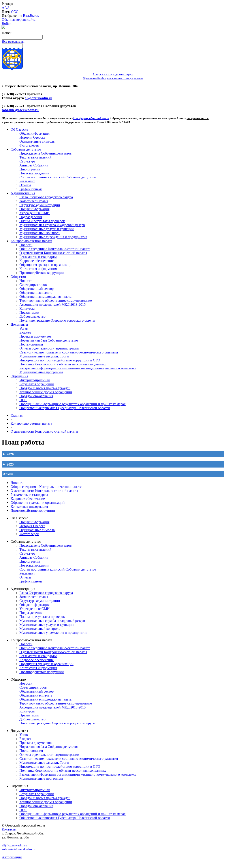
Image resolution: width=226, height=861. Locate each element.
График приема (30, 189)
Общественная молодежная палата (45, 296)
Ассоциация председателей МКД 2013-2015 (52, 304)
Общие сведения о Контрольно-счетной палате (54, 249)
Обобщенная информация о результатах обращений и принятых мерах (72, 404)
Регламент (27, 181)
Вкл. (26, 15)
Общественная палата (35, 292)
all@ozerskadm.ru (38, 98)
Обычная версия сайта (19, 19)
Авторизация (12, 857)
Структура (27, 161)
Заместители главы (33, 201)
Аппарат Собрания (33, 165)
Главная (17, 415)
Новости (25, 245)
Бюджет (25, 332)
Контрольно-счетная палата (31, 241)
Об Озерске (19, 129)
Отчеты (25, 185)
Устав (23, 328)
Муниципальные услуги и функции (46, 229)
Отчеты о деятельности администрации (49, 348)
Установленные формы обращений (45, 392)
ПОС (23, 400)
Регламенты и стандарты (38, 257)
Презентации (29, 312)
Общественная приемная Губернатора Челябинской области (64, 408)
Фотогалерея (29, 145)
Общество (18, 277)
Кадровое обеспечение (36, 261)
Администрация (23, 193)
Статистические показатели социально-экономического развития (68, 352)
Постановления (31, 344)
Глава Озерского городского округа (46, 197)
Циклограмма (29, 169)
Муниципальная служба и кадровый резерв (52, 225)
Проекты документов (35, 336)
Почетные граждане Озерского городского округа (57, 320)
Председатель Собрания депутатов (45, 153)
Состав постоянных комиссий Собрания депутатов (57, 177)
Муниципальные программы (41, 372)
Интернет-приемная (34, 380)
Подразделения (30, 217)
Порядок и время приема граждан (44, 388)
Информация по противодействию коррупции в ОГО (59, 360)
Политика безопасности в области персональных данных (62, 364)
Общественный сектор (36, 288)
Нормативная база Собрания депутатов (49, 340)
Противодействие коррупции (41, 273)
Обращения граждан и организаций (46, 265)
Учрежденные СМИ (34, 213)
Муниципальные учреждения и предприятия (53, 237)
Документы (19, 324)
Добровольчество (32, 316)
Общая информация (34, 133)
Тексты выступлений (35, 157)
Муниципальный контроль (39, 233)
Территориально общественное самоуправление (55, 300)
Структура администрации (39, 205)
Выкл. (34, 15)
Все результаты (13, 41)
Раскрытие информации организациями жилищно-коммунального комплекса (77, 368)
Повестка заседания (34, 173)
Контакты (9, 829)
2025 (10, 464)
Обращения (19, 376)
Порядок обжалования (36, 396)
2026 (10, 454)
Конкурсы (27, 308)
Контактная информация (38, 269)
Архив (8, 474)
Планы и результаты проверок (42, 221)
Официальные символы (37, 141)
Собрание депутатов (26, 149)
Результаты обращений (36, 384)
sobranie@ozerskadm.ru (20, 110)
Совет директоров (33, 284)
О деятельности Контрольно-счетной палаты (53, 253)
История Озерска (32, 137)
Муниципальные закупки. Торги (44, 356)
